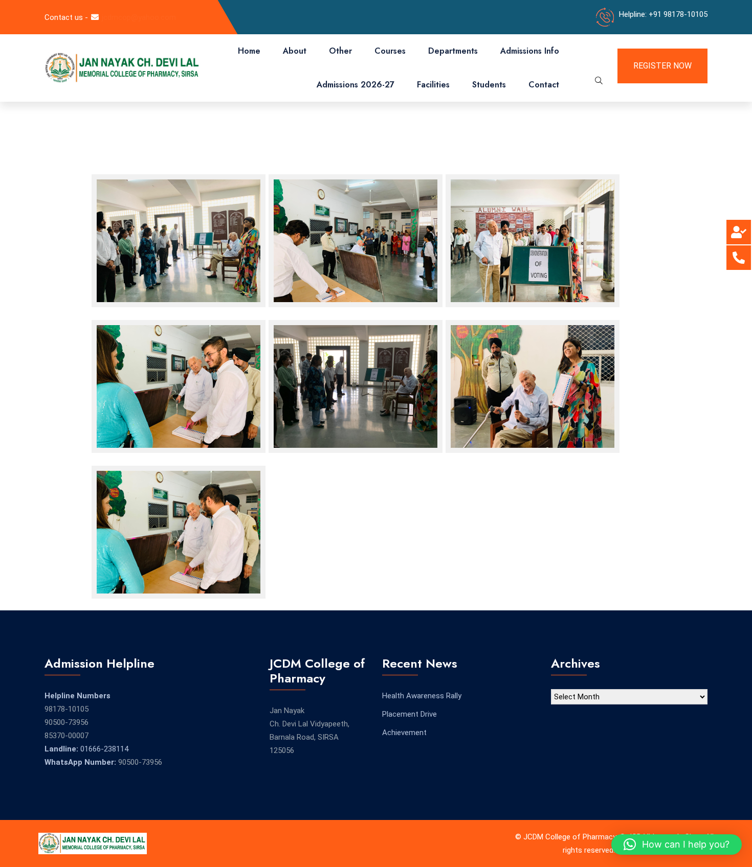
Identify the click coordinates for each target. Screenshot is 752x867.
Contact (543, 84)
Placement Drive (409, 714)
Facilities (433, 84)
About (294, 51)
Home (249, 51)
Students (489, 84)
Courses (390, 51)
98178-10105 (67, 709)
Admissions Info (529, 51)
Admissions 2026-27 (355, 84)
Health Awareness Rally (421, 695)
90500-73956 (67, 722)
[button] (676, 844)
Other (340, 51)
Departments (453, 51)
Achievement (404, 732)
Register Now (662, 66)
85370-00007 (67, 735)
